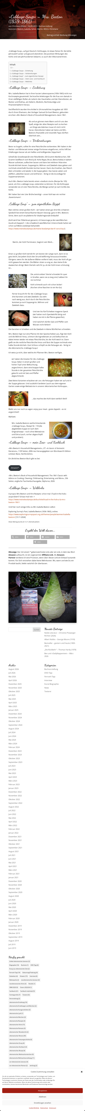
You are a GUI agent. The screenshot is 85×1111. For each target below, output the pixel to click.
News (46, 688)
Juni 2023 (12, 769)
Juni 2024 (12, 736)
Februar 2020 (14, 918)
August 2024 (14, 728)
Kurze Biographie (51, 684)
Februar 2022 (14, 829)
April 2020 (13, 911)
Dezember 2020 (15, 881)
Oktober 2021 (14, 844)
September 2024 (15, 725)
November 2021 (15, 840)
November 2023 (15, 754)
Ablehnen (42, 1097)
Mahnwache (14, 980)
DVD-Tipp (48, 673)
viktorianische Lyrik (16, 1013)
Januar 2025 (13, 710)
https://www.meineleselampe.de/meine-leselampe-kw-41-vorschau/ (37, 228)
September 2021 (15, 847)
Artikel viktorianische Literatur (19, 961)
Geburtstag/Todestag (30, 972)
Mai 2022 (12, 818)
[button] (82, 1072)
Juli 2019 (12, 944)
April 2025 (13, 702)
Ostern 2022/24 (26, 987)
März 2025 (13, 706)
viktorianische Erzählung (18, 1002)
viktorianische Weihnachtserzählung (21, 1058)
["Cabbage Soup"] (42, 622)
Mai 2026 (12, 676)
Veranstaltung (14, 998)
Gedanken (13, 976)
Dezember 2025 (15, 684)
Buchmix (24, 965)
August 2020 (14, 896)
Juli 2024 (12, 732)
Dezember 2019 (15, 926)
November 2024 (15, 717)
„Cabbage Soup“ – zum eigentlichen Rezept (27, 76)
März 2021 (13, 870)
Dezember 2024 (15, 714)
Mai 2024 (12, 740)
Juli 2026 (12, 673)
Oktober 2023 (14, 758)
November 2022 (15, 795)
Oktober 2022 (14, 799)
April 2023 (13, 777)
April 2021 (13, 866)
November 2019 (15, 929)
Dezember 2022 (15, 792)
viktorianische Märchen (17, 1017)
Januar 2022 (13, 833)
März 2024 (13, 743)
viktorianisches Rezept (17, 1051)
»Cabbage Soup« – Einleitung (22, 71)
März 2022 (13, 825)
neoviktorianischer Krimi (17, 984)
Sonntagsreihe (14, 995)
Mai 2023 (12, 773)
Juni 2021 (12, 859)
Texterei (47, 691)
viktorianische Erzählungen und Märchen (23, 1006)
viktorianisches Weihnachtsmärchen (21, 1054)
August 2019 (14, 940)
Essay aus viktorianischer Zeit (19, 969)
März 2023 (13, 781)
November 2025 (15, 688)
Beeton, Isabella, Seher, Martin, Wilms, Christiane (37, 29)
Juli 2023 (12, 766)
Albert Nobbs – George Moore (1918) (59, 639)
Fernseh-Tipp (49, 676)
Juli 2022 (12, 810)
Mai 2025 (12, 699)
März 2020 (13, 914)
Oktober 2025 (14, 691)
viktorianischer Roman (17, 1036)
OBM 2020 (13, 987)
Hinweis (24, 976)
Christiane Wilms (19, 26)
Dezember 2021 (15, 836)
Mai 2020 (12, 907)
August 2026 (14, 669)
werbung (33, 1065)
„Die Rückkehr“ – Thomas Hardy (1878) (60, 649)
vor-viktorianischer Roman (18, 1065)
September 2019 (15, 937)
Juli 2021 (12, 855)
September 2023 (15, 762)
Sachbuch (13, 991)
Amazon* (15, 468)
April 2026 (13, 680)
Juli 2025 (12, 695)
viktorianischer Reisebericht (18, 1032)
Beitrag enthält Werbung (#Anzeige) (61, 35)
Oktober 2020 (14, 888)
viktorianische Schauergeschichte (20, 1039)
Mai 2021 (12, 862)
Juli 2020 (12, 900)
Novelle (32, 984)
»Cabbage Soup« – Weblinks (21, 82)
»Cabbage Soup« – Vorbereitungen (24, 73)
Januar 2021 (13, 877)
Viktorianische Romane (17, 1028)
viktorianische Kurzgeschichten (19, 1010)
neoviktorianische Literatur (30, 980)
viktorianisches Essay (16, 1043)
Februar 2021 (14, 873)
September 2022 (15, 803)
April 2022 (13, 821)
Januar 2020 (13, 922)
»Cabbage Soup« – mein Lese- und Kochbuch (28, 79)
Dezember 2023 (15, 751)
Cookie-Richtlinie (34, 1108)
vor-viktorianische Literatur (18, 1062)
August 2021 (14, 851)
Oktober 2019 (14, 933)
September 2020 (15, 892)
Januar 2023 (13, 788)
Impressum (52, 1108)
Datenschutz (44, 1108)
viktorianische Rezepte (17, 1021)
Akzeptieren (42, 1091)
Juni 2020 (12, 903)
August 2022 (14, 807)
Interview (48, 680)
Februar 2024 (14, 747)
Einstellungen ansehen (42, 1103)
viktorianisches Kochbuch (18, 1047)
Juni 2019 (12, 948)
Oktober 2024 (14, 721)
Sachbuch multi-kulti (27, 991)
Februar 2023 (14, 784)
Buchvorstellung (45, 26)
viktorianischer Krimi (17, 1025)
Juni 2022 (12, 814)
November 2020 (15, 885)
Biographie (14, 965)
